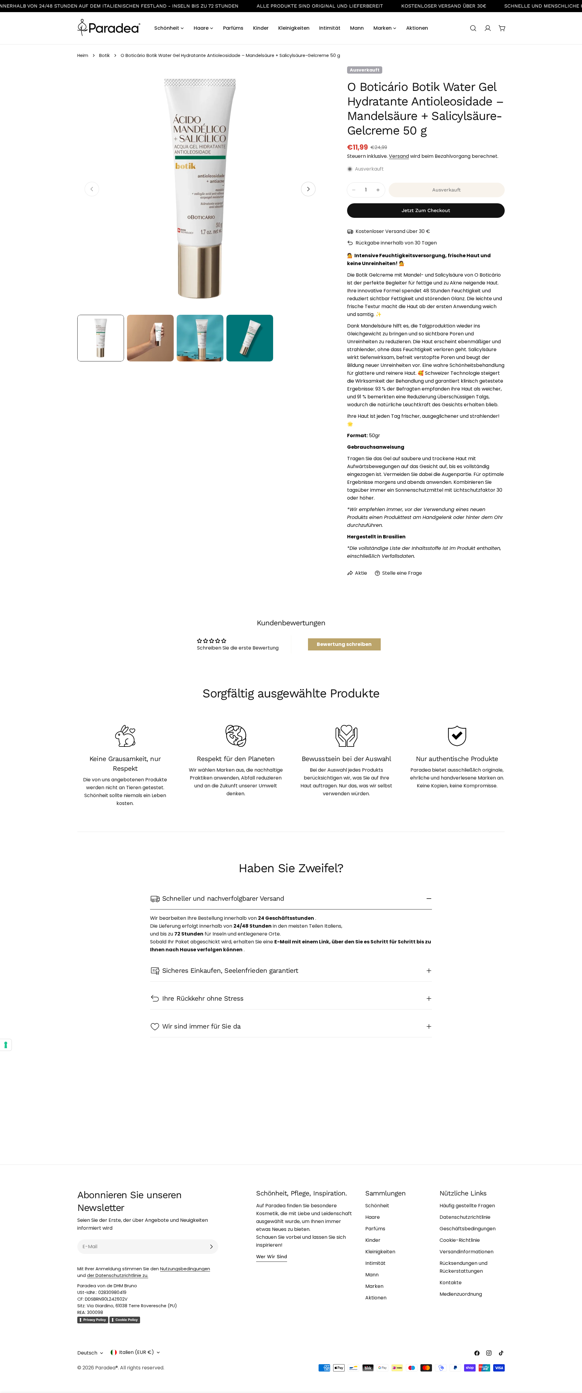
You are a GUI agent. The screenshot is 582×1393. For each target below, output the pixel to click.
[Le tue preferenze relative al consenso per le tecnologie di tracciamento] (6, 1045)
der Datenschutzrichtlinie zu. (117, 1275)
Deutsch (87, 1352)
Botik (104, 55)
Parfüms (375, 1228)
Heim (82, 55)
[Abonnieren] (211, 1246)
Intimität (375, 1263)
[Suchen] (473, 28)
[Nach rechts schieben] (308, 189)
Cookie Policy (126, 1320)
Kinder (372, 1240)
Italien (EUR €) (136, 1352)
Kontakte (451, 1282)
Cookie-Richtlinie (460, 1240)
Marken (374, 1286)
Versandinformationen (466, 1251)
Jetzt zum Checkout (426, 210)
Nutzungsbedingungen (185, 1269)
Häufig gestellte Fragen (467, 1205)
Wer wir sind (271, 1256)
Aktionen (375, 1297)
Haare (372, 1217)
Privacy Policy (94, 1320)
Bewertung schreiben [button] (344, 644)
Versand (399, 156)
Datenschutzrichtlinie (465, 1217)
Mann (372, 1274)
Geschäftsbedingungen (468, 1228)
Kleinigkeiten (380, 1251)
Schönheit (377, 1205)
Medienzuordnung (461, 1294)
